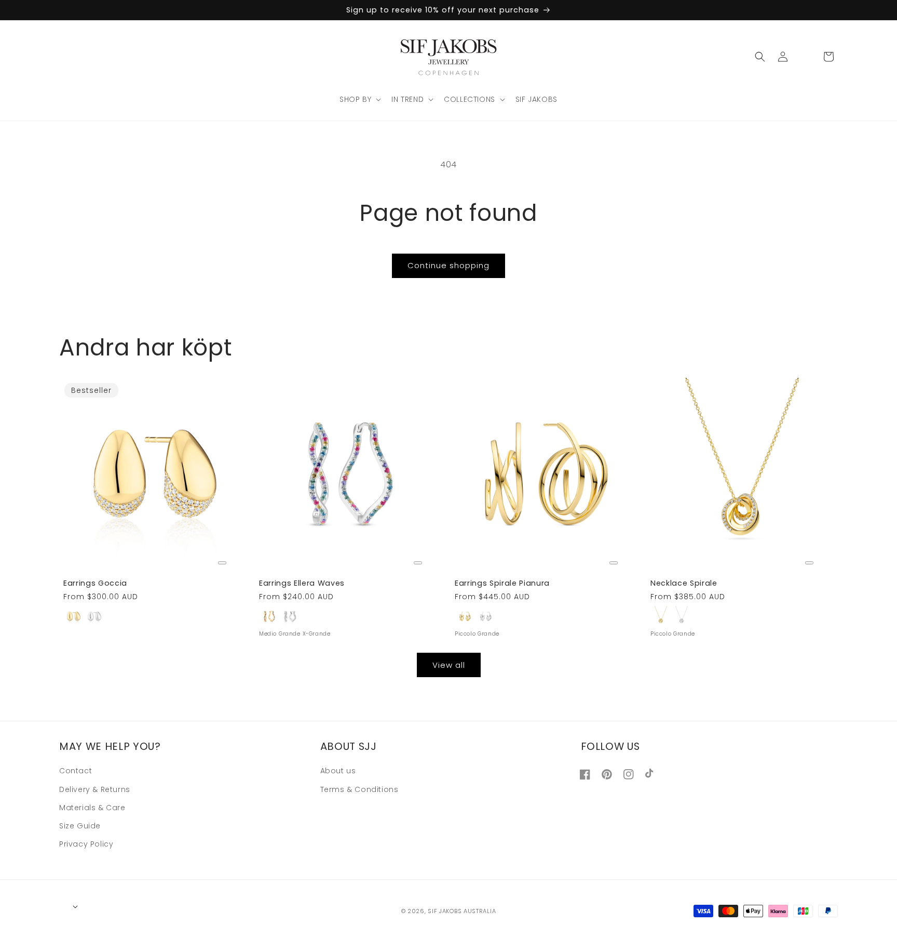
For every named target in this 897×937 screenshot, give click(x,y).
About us (338, 771)
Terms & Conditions (359, 789)
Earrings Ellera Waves (302, 583)
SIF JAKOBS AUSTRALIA (462, 910)
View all (448, 664)
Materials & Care (92, 807)
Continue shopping (448, 265)
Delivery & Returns (94, 789)
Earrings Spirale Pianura (502, 583)
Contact (75, 771)
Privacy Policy (86, 844)
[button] (359, 99)
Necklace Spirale (683, 583)
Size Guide (80, 826)
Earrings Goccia (95, 583)
